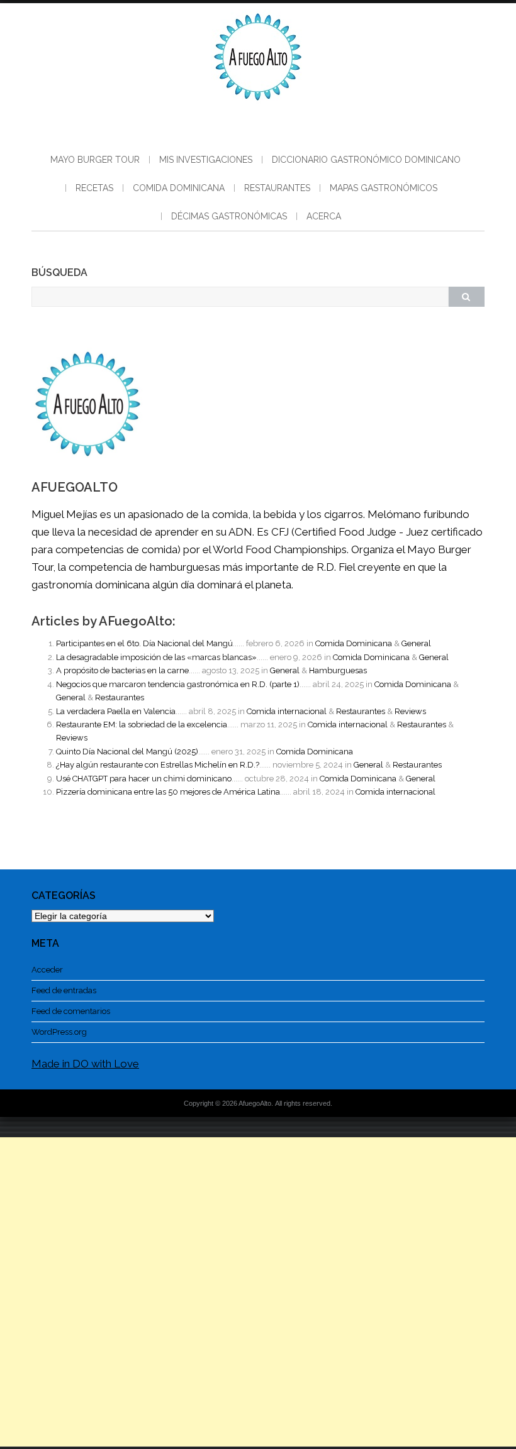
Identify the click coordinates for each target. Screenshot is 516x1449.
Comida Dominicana (179, 188)
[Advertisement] (258, 1291)
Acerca (323, 216)
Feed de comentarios (70, 1011)
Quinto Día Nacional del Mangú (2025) (127, 751)
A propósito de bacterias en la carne (122, 670)
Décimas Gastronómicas (229, 216)
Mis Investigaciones (205, 160)
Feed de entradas (63, 990)
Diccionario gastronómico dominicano (366, 160)
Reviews (410, 711)
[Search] (466, 297)
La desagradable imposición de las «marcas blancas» (156, 657)
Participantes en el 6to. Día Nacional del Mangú (144, 643)
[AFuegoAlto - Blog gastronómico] (258, 107)
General (416, 643)
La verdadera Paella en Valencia (116, 711)
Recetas (94, 188)
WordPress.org (59, 1032)
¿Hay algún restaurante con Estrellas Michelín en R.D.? (157, 764)
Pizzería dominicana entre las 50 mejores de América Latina (168, 791)
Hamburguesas (338, 670)
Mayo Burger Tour (95, 160)
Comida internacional (287, 711)
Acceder (47, 969)
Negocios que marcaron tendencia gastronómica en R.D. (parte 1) (178, 684)
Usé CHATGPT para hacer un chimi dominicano (144, 778)
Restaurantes (277, 188)
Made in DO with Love (85, 1063)
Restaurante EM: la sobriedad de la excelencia (141, 724)
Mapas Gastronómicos (383, 188)
